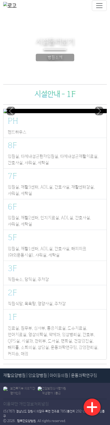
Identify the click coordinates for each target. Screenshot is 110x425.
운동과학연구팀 (84, 375)
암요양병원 (37, 375)
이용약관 (10, 404)
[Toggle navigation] (99, 5)
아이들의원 (59, 375)
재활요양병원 (14, 375)
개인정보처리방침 (34, 404)
